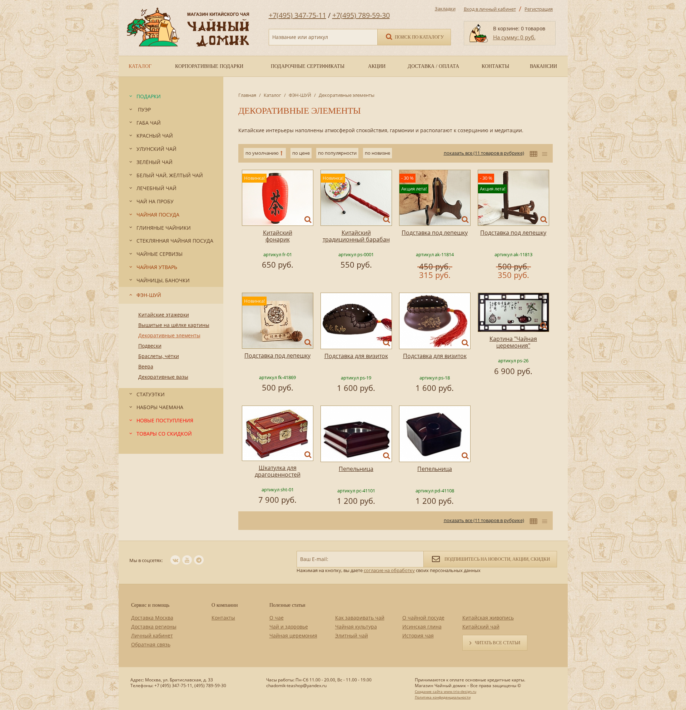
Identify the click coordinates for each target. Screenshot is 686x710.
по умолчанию (262, 153)
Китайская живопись (488, 617)
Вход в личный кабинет (490, 9)
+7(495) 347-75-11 (297, 15)
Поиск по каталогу (419, 37)
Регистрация (539, 9)
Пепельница (356, 469)
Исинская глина (422, 626)
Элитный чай (351, 635)
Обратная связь (150, 644)
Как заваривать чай (359, 617)
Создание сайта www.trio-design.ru (445, 691)
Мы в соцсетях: (146, 560)
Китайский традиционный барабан (356, 236)
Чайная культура (356, 626)
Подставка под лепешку (435, 233)
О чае (276, 617)
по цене (301, 153)
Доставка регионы (154, 626)
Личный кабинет (152, 635)
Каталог (272, 95)
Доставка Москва (152, 617)
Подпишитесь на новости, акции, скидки (496, 559)
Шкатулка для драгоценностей (277, 471)
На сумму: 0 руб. (514, 37)
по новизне (377, 153)
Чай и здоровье (288, 626)
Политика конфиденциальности (443, 697)
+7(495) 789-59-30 (361, 15)
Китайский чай (480, 626)
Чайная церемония (293, 635)
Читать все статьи (497, 642)
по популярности (337, 153)
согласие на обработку (389, 570)
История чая (418, 635)
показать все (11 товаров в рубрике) (484, 153)
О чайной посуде (423, 617)
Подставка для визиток (356, 356)
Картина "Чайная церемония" (513, 342)
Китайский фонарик (277, 236)
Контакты (223, 617)
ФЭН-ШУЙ (300, 95)
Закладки (445, 8)
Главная (247, 95)
